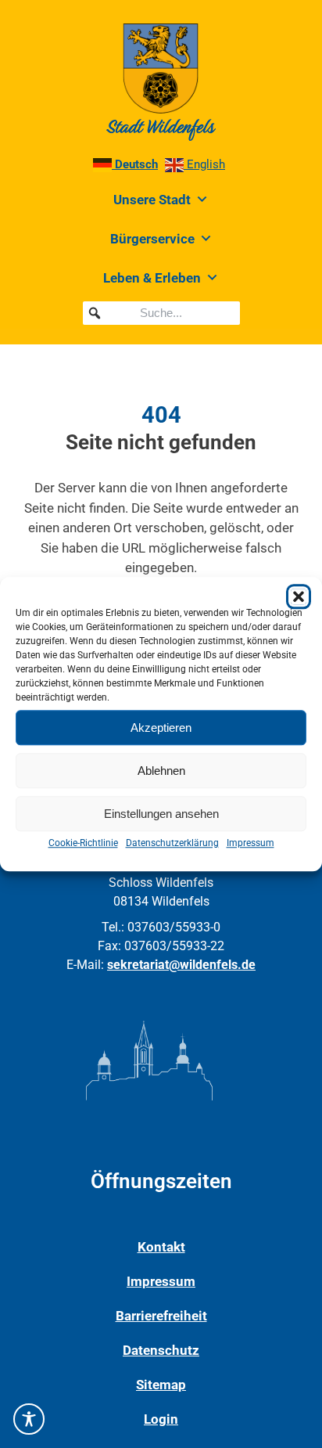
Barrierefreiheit (161, 1316)
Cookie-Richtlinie (83, 842)
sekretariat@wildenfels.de (181, 964)
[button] (298, 596)
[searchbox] (161, 313)
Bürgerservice (152, 239)
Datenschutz (161, 1350)
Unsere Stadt (152, 199)
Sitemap (161, 1384)
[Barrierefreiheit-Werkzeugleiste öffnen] (29, 1419)
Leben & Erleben (152, 278)
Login (161, 1419)
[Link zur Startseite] (161, 82)
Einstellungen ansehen (161, 813)
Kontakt (161, 1247)
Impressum (250, 842)
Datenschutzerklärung (172, 842)
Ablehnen (161, 770)
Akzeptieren (161, 727)
